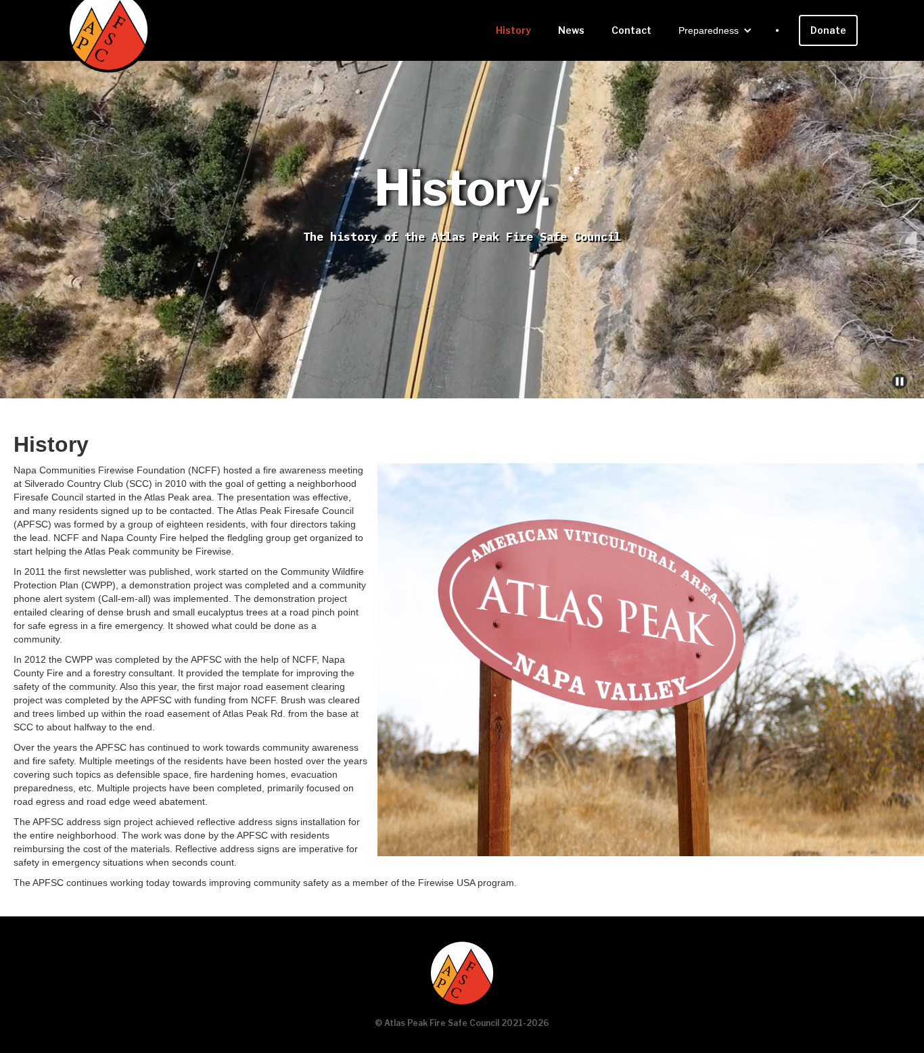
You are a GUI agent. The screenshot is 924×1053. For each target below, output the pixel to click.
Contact (631, 30)
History (513, 30)
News (571, 30)
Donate (828, 30)
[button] (715, 30)
